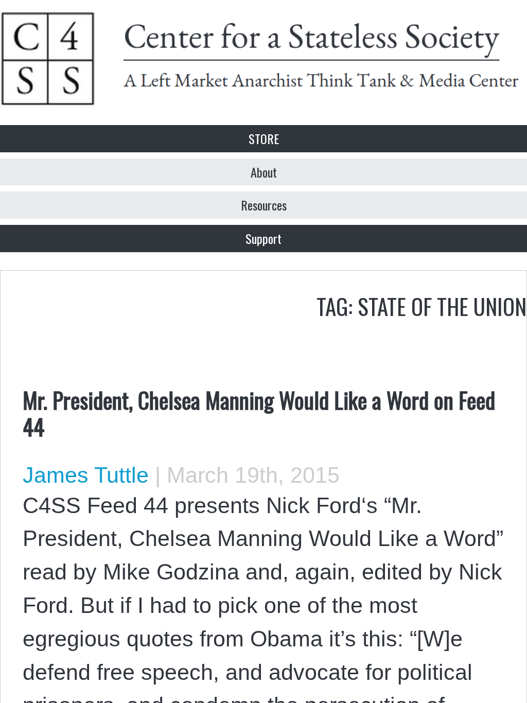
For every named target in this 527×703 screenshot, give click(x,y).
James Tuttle (86, 475)
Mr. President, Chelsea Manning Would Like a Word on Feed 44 (259, 413)
